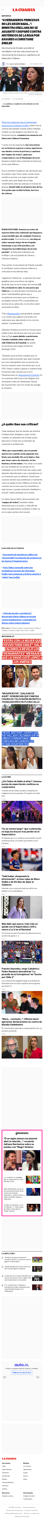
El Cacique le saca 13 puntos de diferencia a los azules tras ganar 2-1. (21, 934)
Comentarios (18, 99)
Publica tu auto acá (21, 1372)
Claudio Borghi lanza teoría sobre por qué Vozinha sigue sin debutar (17, 1268)
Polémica (14, 628)
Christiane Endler (14, 630)
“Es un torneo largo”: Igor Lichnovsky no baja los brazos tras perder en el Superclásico (21, 831)
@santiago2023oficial (29, 375)
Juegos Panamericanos (26, 628)
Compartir (7, 99)
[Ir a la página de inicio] (24, 9)
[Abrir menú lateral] (3, 10)
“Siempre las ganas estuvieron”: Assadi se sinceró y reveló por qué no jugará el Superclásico (18, 1259)
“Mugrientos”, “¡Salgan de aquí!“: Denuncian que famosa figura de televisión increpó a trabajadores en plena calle (21, 697)
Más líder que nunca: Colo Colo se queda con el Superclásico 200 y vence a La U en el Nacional (20, 927)
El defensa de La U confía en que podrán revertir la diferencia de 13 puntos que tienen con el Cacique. (22, 841)
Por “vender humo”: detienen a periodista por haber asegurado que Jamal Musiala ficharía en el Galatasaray (17, 1288)
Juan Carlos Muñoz (17, 64)
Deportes (6, 16)
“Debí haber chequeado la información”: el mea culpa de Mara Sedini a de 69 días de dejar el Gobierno (21, 880)
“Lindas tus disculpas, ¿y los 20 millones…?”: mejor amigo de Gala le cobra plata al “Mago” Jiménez (14, 1208)
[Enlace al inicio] (22, 1134)
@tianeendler (13, 313)
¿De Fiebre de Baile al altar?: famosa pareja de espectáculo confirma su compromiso (22, 784)
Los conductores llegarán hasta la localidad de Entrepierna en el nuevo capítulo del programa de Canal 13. (21, 983)
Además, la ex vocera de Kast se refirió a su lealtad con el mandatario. (19, 889)
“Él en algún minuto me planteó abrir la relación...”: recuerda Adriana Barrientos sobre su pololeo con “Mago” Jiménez (20, 1143)
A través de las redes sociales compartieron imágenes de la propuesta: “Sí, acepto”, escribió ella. (21, 793)
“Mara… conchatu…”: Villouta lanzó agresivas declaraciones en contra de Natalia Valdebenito (22, 1022)
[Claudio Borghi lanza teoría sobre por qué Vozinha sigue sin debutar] (37, 1269)
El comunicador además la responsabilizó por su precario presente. (22, 1029)
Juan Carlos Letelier (27, 630)
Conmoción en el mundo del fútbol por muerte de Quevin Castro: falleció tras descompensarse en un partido (18, 1278)
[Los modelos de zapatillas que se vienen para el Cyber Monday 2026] (33, 1180)
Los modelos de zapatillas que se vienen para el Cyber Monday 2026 (13, 1179)
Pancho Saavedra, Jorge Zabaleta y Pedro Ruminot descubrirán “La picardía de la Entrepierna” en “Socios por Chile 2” (22, 973)
